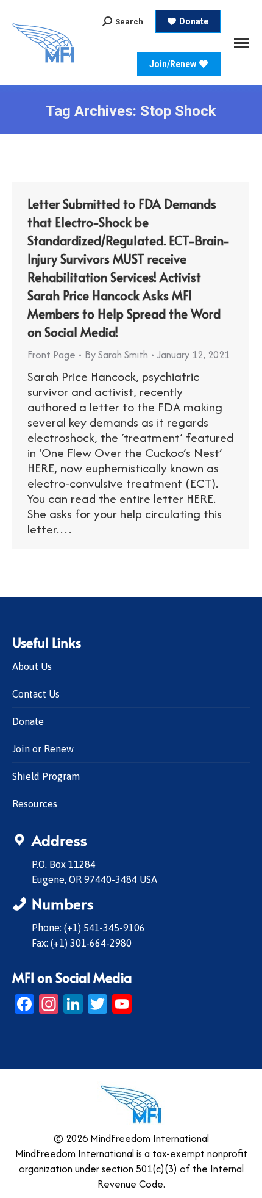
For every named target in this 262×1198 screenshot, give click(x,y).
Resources (34, 803)
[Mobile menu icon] (241, 43)
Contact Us (36, 693)
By (116, 354)
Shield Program (46, 776)
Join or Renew (43, 748)
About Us (32, 666)
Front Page (51, 354)
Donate (28, 721)
